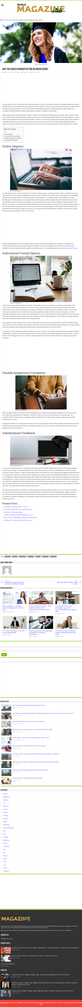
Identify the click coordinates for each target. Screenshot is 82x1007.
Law (4, 831)
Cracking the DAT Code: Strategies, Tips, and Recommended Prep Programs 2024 (66, 608)
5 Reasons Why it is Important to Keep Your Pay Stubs (27, 778)
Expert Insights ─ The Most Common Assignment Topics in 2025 (13, 608)
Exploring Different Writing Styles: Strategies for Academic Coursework (41, 632)
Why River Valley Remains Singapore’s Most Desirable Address (30, 770)
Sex (4, 852)
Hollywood (6, 824)
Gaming (5, 815)
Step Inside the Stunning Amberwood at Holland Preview (28, 705)
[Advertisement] (41, 88)
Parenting (6, 846)
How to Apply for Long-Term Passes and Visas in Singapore (29, 746)
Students (53, 556)
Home (3, 20)
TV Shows (6, 871)
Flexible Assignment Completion (13, 138)
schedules (76, 333)
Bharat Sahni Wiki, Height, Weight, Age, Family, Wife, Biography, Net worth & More (41, 975)
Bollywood (6, 797)
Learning (31, 556)
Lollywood (6, 840)
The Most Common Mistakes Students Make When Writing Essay (65, 632)
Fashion (5, 809)
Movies (5, 843)
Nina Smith (7, 72)
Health (5, 821)
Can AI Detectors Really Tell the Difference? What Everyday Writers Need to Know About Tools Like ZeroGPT (43, 713)
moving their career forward (69, 248)
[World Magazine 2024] (41, 8)
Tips (4, 865)
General (5, 818)
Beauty (5, 794)
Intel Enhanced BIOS (8, 964)
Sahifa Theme (4, 1002)
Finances (5, 812)
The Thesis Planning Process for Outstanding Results (13, 631)
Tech (4, 862)
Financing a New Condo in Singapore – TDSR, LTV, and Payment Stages (32, 729)
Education (9, 20)
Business (5, 800)
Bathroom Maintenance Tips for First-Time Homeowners (28, 721)
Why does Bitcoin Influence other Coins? (67, 582)
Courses (7, 556)
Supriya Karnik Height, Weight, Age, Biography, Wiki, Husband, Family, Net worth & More (43, 991)
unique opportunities (63, 490)
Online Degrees (9, 134)
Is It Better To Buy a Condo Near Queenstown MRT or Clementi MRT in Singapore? (36, 754)
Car (4, 803)
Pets (4, 849)
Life (4, 834)
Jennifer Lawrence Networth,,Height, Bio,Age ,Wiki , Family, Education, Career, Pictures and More (45, 948)
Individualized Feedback (11, 140)
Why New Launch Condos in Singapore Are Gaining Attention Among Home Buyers (35, 762)
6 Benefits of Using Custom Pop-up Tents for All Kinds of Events (14, 582)
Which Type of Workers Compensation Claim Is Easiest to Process (34, 956)
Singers (5, 855)
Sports (5, 859)
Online (38, 556)
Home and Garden (8, 828)
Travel (5, 868)
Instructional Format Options (12, 136)
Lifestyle (5, 837)
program (45, 556)
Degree (15, 556)
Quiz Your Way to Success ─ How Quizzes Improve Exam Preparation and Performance (40, 608)
